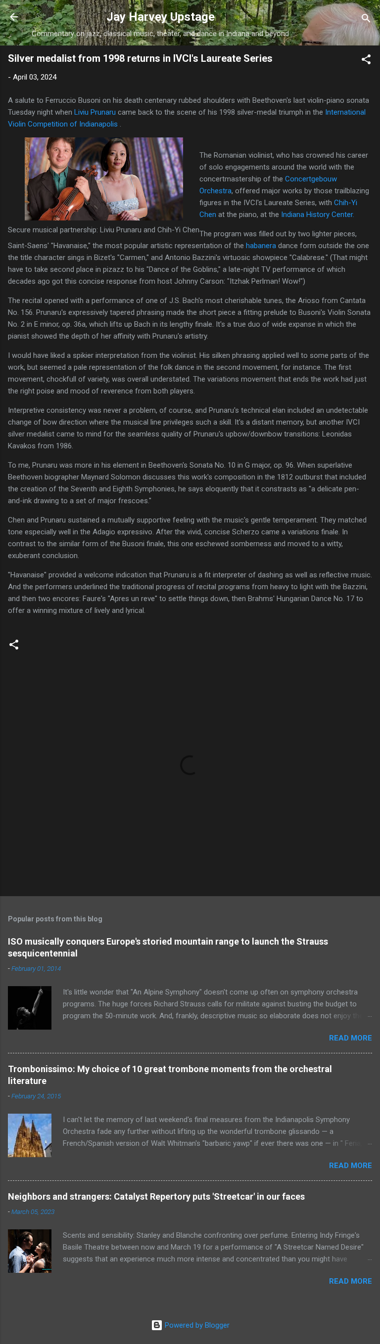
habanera (261, 245)
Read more (350, 1038)
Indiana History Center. (317, 214)
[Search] (366, 20)
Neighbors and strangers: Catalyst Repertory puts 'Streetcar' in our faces (156, 1196)
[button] (366, 61)
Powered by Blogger (196, 1325)
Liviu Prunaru (94, 112)
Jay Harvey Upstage (160, 17)
